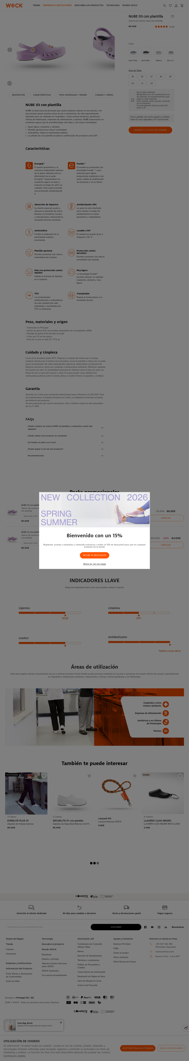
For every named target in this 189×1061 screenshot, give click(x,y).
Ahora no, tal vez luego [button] (94, 564)
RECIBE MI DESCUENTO (94, 555)
